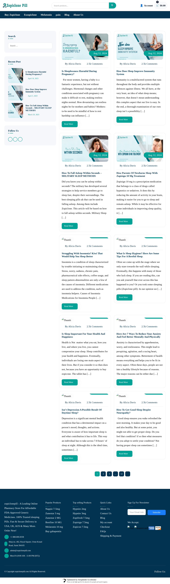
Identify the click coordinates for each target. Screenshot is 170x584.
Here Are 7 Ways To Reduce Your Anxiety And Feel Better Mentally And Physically (138, 335)
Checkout (105, 526)
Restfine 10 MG (53, 522)
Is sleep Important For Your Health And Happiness (83, 335)
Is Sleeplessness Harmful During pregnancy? (36, 73)
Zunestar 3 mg (52, 513)
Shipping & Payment (110, 535)
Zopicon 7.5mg (80, 526)
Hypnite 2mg (79, 508)
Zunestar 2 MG (53, 517)
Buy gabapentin (53, 531)
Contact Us (105, 513)
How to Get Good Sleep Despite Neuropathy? (133, 411)
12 (122, 474)
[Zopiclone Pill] (15, 5)
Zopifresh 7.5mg (81, 517)
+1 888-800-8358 (17, 537)
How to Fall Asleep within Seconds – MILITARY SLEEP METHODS (38, 107)
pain (58, 14)
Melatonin (46, 14)
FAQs (103, 531)
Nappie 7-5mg (52, 508)
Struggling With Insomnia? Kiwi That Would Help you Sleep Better (82, 255)
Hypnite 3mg (79, 513)
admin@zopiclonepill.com (20, 550)
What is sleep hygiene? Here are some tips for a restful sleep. (137, 255)
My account (106, 522)
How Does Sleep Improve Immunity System (36, 90)
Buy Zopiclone (12, 14)
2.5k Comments (94, 63)
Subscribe (156, 512)
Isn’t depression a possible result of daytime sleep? (82, 411)
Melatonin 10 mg (54, 526)
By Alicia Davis (72, 63)
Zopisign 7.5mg (81, 522)
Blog (66, 14)
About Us (78, 14)
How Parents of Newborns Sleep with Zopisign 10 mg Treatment (137, 174)
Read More (68, 124)
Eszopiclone (30, 14)
